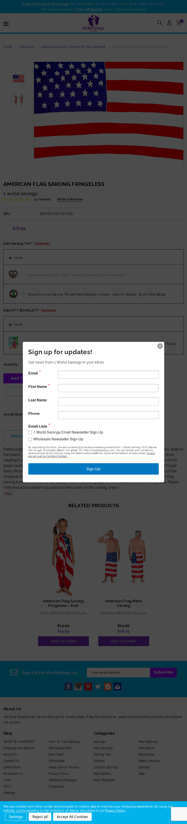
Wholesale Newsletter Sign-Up (58, 439)
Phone (34, 413)
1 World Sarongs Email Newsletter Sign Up (68, 432)
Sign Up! (93, 468)
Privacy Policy (115, 810)
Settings (16, 816)
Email (33, 373)
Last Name (37, 400)
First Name (37, 386)
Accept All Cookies (72, 816)
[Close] (160, 346)
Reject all (40, 816)
